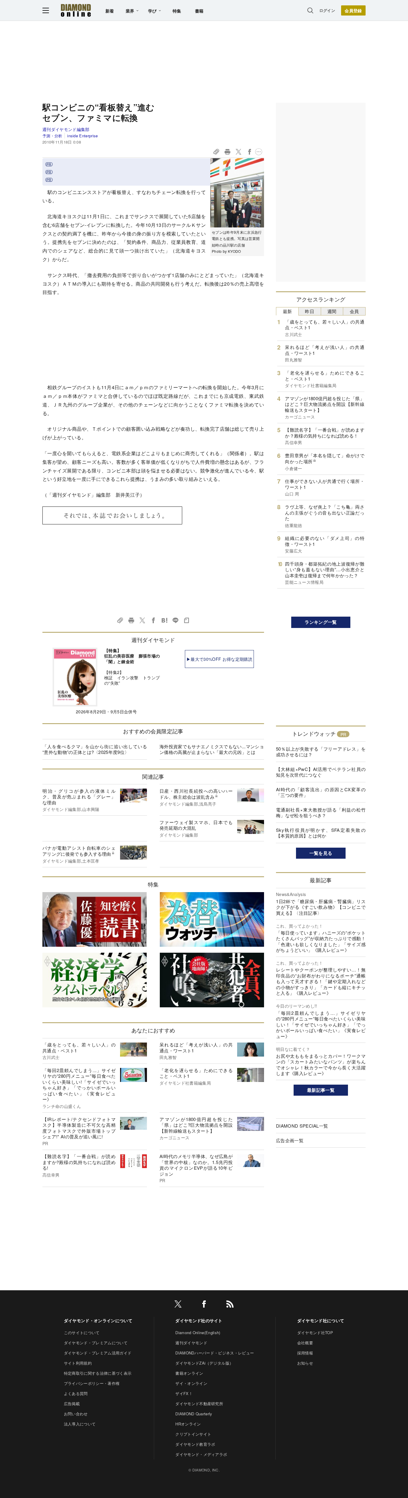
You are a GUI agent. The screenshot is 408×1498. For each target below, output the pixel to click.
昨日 (309, 311)
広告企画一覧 (289, 1140)
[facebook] (204, 1305)
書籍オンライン (189, 1373)
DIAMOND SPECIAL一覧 (302, 1126)
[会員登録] (353, 10)
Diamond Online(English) (197, 1332)
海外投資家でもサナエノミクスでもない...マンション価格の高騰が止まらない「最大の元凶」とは (211, 749)
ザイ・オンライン (191, 1383)
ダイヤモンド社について (320, 1320)
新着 (109, 11)
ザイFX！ (184, 1393)
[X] (178, 1305)
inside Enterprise (82, 135)
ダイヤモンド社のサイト (199, 1320)
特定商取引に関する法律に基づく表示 (97, 1373)
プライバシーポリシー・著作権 (91, 1383)
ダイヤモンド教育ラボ (195, 1444)
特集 (177, 11)
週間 (332, 311)
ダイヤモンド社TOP (315, 1332)
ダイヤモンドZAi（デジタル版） (204, 1363)
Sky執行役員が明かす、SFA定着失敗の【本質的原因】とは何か (321, 833)
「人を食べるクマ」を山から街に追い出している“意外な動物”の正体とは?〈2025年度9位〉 (94, 749)
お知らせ (305, 1363)
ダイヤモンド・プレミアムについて (96, 1342)
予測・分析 (52, 135)
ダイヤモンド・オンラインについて (98, 1320)
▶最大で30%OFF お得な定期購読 (219, 659)
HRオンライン (188, 1424)
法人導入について (80, 1424)
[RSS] (230, 1305)
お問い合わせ (76, 1414)
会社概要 (305, 1342)
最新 (287, 311)
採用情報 (305, 1353)
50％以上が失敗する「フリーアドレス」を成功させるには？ (321, 752)
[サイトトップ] (76, 10)
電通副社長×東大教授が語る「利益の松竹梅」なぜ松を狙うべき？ (321, 812)
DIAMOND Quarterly (193, 1414)
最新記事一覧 (321, 1090)
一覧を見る (320, 853)
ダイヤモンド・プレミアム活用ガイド (97, 1353)
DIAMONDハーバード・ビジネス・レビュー (214, 1353)
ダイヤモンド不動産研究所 (199, 1403)
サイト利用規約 (78, 1363)
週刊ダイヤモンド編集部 (66, 129)
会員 (354, 311)
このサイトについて (82, 1332)
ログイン (327, 10)
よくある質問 (76, 1393)
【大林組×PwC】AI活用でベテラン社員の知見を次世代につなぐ (321, 772)
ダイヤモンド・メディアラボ (201, 1454)
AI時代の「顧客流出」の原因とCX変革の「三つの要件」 (321, 792)
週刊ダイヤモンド (191, 1342)
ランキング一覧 (321, 622)
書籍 (199, 11)
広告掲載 (72, 1403)
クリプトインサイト (193, 1434)
